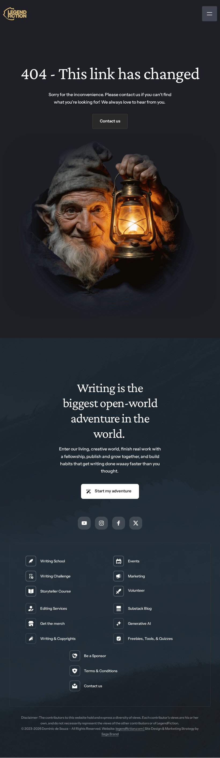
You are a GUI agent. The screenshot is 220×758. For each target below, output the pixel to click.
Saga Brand (110, 734)
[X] (135, 523)
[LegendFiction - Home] (15, 13)
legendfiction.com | (130, 729)
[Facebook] (118, 523)
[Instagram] (101, 523)
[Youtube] (84, 523)
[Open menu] (209, 13)
